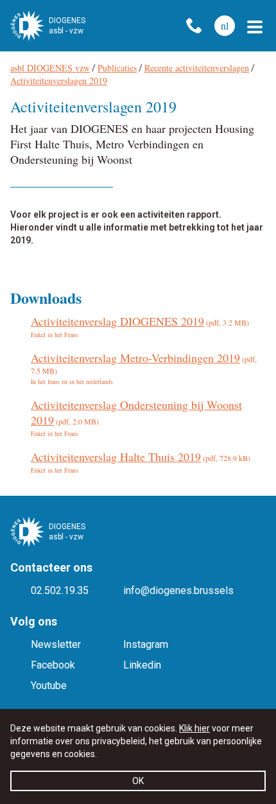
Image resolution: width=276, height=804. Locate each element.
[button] (254, 27)
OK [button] (138, 781)
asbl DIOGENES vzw (50, 68)
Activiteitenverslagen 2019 (58, 80)
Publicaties (117, 68)
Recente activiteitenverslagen (196, 68)
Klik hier (194, 728)
